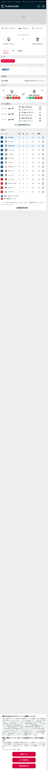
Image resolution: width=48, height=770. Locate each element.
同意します (24, 754)
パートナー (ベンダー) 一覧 (11, 750)
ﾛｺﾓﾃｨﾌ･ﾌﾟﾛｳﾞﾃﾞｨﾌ (12, 188)
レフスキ (11, 150)
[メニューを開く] (43, 6)
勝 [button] (23, 134)
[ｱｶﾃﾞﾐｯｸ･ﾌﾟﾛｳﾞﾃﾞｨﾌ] (6, 171)
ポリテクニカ (12, 192)
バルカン (11, 154)
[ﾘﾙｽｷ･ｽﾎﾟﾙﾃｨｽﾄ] (6, 146)
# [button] (1, 134)
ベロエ (10, 163)
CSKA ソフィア (12, 167)
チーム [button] (7, 134)
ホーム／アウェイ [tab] (8, 61)
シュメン (11, 175)
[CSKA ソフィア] (6, 167)
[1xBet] (5, 69)
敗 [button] (27, 134)
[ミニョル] (6, 179)
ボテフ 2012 (12, 183)
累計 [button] (19, 134)
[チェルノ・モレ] (6, 142)
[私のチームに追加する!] (3, 39)
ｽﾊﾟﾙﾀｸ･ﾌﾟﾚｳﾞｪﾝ (8, 44)
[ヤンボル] (6, 158)
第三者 (35, 735)
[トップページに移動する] (11, 6)
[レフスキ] (6, 150)
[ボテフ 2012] (6, 183)
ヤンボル (11, 158)
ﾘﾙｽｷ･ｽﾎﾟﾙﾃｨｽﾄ (37, 44)
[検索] (39, 6)
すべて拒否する (24, 760)
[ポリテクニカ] (6, 192)
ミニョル (11, 179)
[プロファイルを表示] (9, 39)
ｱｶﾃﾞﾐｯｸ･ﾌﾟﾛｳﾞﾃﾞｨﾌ (12, 171)
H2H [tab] (13, 51)
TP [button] (33, 134)
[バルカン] (6, 154)
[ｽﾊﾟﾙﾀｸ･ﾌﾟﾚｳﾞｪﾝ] (6, 137)
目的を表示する (24, 766)
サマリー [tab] (6, 51)
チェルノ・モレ (12, 142)
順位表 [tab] (20, 51)
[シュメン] (6, 175)
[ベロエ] (6, 162)
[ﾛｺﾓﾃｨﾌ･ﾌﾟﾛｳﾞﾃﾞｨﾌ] (6, 187)
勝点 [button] (39, 134)
